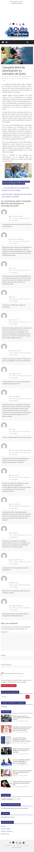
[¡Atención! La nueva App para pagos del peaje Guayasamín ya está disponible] (6, 770)
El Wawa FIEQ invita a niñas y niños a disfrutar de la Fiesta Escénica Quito (22, 783)
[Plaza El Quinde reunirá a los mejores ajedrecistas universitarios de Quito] (6, 715)
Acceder (3, 826)
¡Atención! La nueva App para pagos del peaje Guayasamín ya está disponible (22, 772)
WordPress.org (5, 834)
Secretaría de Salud (19, 183)
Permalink (14, 220)
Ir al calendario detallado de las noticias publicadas (14, 808)
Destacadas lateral (24, 181)
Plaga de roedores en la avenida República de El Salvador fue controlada (21, 750)
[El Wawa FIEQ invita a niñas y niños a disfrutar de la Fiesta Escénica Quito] (6, 781)
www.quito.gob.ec (17, 847)
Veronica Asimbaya (17, 216)
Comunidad (15, 181)
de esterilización (13, 78)
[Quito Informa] (17, 27)
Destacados (6, 183)
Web (2, 672)
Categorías (4, 706)
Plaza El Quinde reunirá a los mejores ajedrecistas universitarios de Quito (22, 717)
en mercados (25, 78)
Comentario (5, 632)
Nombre (3, 655)
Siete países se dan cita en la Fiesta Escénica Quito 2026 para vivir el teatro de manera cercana (22, 728)
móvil (3, 80)
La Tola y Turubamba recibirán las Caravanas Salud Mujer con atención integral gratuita (22, 761)
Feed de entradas (5, 829)
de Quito (19, 78)
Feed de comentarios (6, 831)
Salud (12, 183)
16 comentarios (27, 76)
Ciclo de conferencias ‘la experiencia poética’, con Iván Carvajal (15, 189)
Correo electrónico (6, 664)
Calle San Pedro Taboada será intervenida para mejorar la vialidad (16, 195)
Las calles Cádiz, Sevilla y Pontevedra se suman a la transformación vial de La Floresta (22, 739)
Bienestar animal (7, 181)
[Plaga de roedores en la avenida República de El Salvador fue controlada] (6, 748)
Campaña (6, 78)
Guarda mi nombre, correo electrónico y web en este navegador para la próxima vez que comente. (16, 681)
